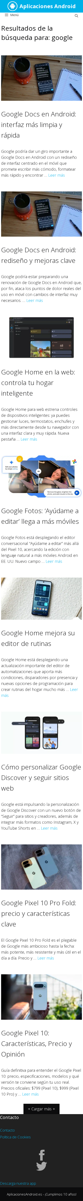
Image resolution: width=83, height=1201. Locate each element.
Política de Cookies (15, 1136)
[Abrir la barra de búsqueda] (76, 15)
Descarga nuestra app (18, 1183)
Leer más (56, 175)
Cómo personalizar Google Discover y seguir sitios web (41, 777)
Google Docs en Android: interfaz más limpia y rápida (38, 124)
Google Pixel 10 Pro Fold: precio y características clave (38, 913)
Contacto (7, 1130)
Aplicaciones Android (47, 6)
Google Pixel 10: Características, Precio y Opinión (36, 1043)
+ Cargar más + (41, 1108)
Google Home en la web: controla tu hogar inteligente (38, 382)
